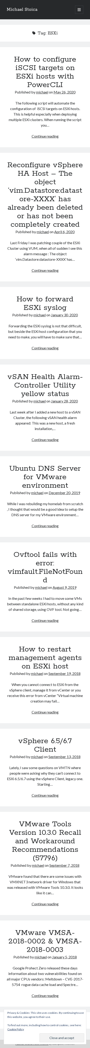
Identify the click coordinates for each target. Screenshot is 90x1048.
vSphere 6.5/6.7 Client (45, 745)
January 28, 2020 (64, 401)
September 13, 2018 (64, 756)
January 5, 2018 (64, 957)
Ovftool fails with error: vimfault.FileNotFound (45, 567)
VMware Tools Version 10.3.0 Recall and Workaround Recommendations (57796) (45, 841)
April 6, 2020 (64, 231)
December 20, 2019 (64, 492)
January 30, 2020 (64, 315)
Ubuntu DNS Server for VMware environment (45, 477)
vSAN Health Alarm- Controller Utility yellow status (45, 385)
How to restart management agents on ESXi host (45, 658)
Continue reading (45, 136)
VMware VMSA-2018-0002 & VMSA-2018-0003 (45, 941)
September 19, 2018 (64, 673)
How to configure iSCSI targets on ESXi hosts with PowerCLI (45, 72)
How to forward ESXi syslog (45, 304)
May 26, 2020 (64, 92)
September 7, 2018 (64, 865)
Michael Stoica (22, 9)
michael (42, 92)
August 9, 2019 (64, 587)
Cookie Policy (15, 1029)
